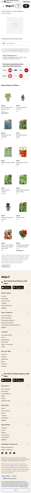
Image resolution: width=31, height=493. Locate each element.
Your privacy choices (10, 478)
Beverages (4, 298)
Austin (3, 408)
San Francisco (5, 411)
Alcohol (3, 296)
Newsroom (4, 359)
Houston (4, 415)
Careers (3, 357)
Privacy (14, 475)
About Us (4, 354)
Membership (5, 339)
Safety (3, 398)
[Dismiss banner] (2, 2)
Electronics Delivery (7, 322)
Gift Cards (4, 342)
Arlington (4, 428)
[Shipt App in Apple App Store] (6, 287)
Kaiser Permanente (7, 447)
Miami (3, 413)
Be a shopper (5, 389)
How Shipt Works (6, 335)
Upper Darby (5, 435)
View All (3, 308)
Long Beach (5, 437)
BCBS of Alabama (7, 449)
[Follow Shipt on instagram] (6, 453)
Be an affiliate (5, 393)
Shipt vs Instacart (7, 344)
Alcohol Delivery (6, 318)
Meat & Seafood (6, 305)
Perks (3, 396)
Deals (3, 346)
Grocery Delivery (6, 315)
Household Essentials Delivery (10, 325)
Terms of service (5, 475)
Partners (4, 364)
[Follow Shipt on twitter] (14, 453)
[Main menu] (3, 6)
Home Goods (5, 301)
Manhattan (5, 418)
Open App (26, 1)
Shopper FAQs (5, 400)
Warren (3, 432)
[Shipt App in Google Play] (18, 287)
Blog (2, 361)
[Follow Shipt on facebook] (2, 453)
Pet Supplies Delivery (7, 320)
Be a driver (4, 391)
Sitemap (4, 366)
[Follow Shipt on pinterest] (10, 453)
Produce (3, 303)
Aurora (3, 430)
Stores (3, 337)
